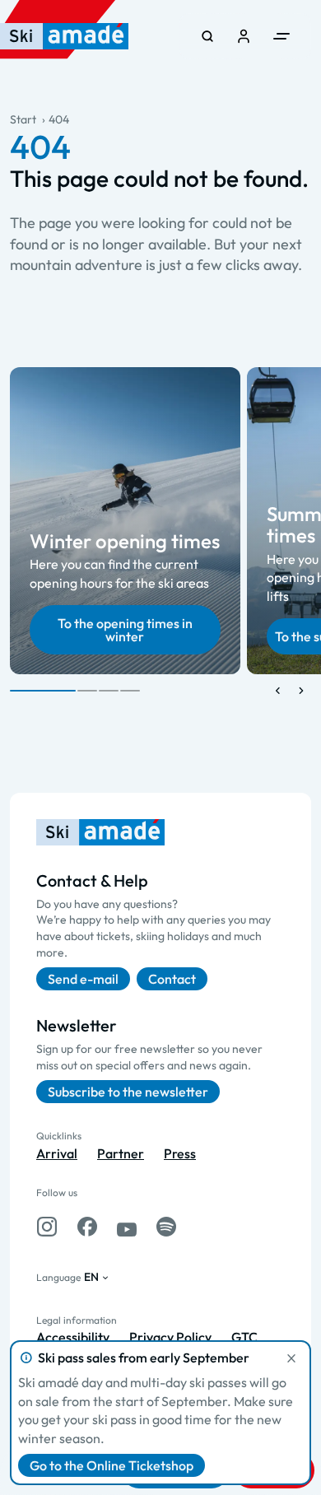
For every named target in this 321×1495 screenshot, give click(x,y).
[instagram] (47, 1226)
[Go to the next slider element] (301, 691)
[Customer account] (243, 36)
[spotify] (166, 1226)
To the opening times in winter (125, 630)
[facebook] (87, 1226)
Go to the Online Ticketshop (111, 1465)
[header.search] (207, 36)
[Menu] (281, 36)
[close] (291, 1358)
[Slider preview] (278, 691)
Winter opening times (125, 541)
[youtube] (127, 1226)
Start (23, 119)
